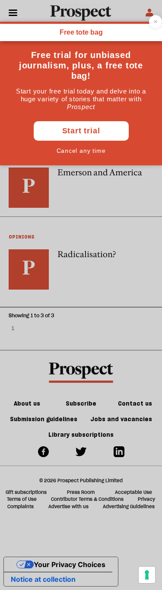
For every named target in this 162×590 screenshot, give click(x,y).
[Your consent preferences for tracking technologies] (147, 575)
